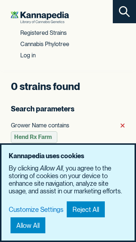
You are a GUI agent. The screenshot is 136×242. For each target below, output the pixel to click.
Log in (28, 55)
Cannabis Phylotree (44, 44)
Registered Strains (43, 32)
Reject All (86, 209)
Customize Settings (36, 209)
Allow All (28, 225)
